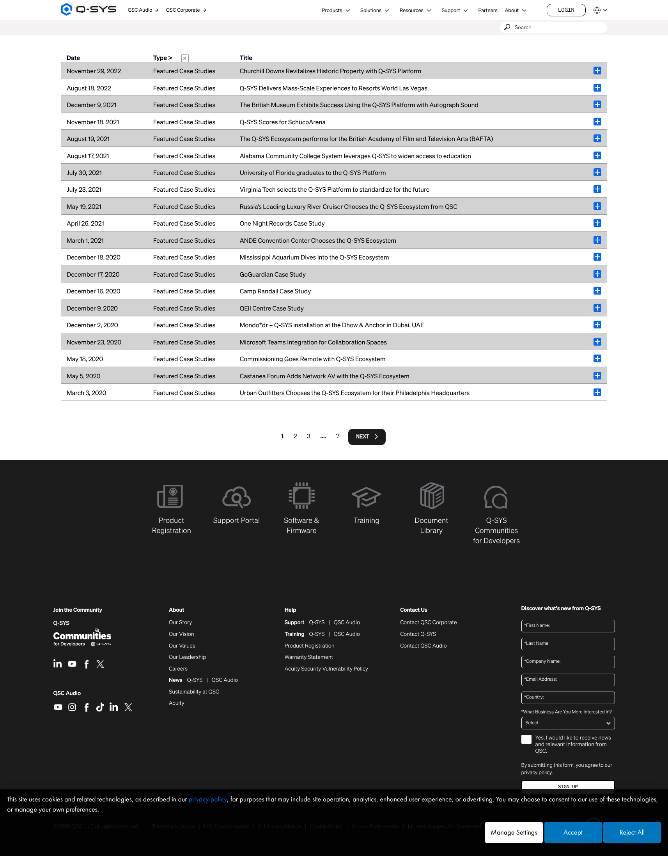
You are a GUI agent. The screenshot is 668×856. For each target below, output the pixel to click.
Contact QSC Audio (423, 646)
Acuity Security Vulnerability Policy (326, 669)
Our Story (180, 623)
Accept (573, 832)
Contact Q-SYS (418, 634)
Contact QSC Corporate (428, 623)
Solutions (370, 10)
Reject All (632, 832)
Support (451, 10)
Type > (170, 58)
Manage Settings (514, 832)
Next (363, 436)
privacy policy (536, 772)
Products (332, 10)
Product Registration (310, 646)
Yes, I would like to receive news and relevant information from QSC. (573, 745)
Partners (487, 10)
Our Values (182, 646)
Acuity (176, 703)
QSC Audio (67, 695)
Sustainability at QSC (194, 692)
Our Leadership (187, 657)
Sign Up (568, 787)
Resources (411, 10)
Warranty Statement (309, 657)
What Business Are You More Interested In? (566, 712)
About (512, 10)
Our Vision (181, 634)
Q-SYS (61, 623)
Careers (178, 669)
